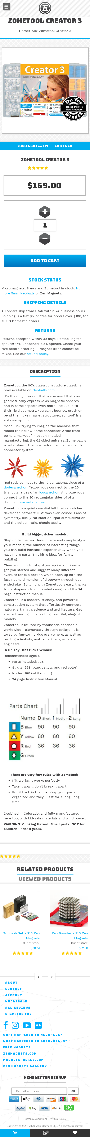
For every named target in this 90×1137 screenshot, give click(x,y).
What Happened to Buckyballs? (35, 1041)
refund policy (37, 354)
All (34, 31)
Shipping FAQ (18, 1014)
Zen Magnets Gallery (25, 1066)
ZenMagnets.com (20, 1053)
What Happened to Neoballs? (33, 1035)
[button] (38, 168)
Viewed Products (45, 879)
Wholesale (16, 1001)
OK (73, 1091)
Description (45, 371)
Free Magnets (17, 1047)
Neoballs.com (43, 390)
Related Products (45, 869)
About (11, 982)
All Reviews (18, 1007)
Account (13, 995)
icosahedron (49, 492)
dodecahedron (15, 487)
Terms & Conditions (35, 1118)
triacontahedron (31, 502)
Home (24, 31)
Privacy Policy (57, 1118)
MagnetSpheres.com (23, 1060)
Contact (13, 989)
